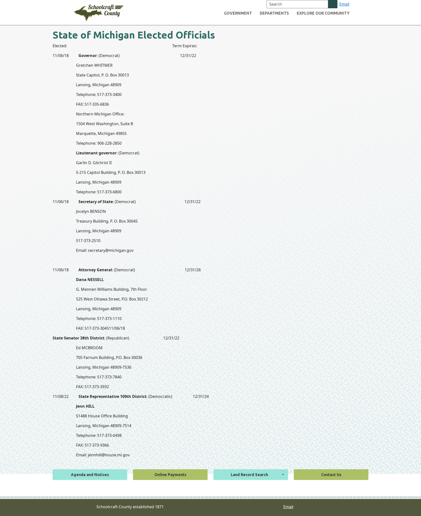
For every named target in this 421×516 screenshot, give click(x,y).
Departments (274, 13)
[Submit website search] (332, 4)
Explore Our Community (323, 13)
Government (238, 13)
